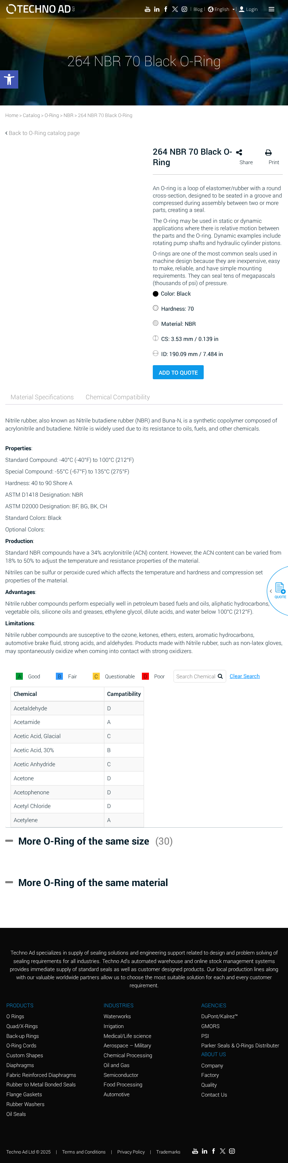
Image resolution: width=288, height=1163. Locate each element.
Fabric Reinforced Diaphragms (41, 1074)
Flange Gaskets (24, 1094)
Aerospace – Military (127, 1045)
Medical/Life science (127, 1035)
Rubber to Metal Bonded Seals (41, 1084)
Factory (210, 1074)
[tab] (42, 397)
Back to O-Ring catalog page (44, 132)
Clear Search (245, 676)
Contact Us (214, 1094)
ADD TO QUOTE (178, 372)
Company (212, 1065)
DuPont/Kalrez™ (219, 1016)
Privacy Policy (131, 1152)
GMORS (210, 1025)
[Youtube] (147, 9)
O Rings (15, 1016)
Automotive (117, 1094)
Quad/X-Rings (22, 1025)
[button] (277, 591)
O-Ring (52, 115)
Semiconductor (121, 1074)
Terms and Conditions (84, 1152)
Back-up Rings (22, 1035)
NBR (68, 115)
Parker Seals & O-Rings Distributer (240, 1045)
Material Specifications (42, 397)
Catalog (31, 115)
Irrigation (114, 1025)
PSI (205, 1035)
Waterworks (117, 1016)
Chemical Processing (128, 1055)
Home (11, 115)
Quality (209, 1084)
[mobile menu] (271, 8)
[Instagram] (184, 9)
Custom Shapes (24, 1055)
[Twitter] (175, 9)
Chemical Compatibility (118, 397)
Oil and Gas (117, 1064)
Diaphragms (20, 1064)
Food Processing (123, 1084)
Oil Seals (16, 1113)
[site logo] (40, 9)
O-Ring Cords (21, 1045)
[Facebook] (166, 9)
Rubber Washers (25, 1103)
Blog (198, 9)
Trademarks (168, 1152)
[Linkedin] (156, 9)
